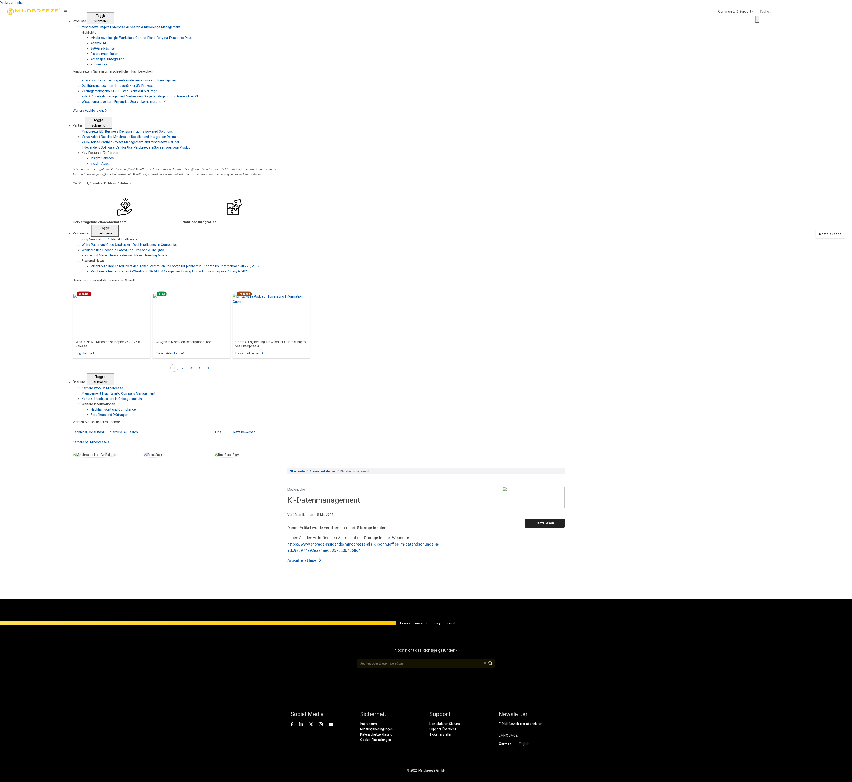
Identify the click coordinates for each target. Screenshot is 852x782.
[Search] (757, 19)
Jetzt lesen (545, 523)
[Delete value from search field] (485, 663)
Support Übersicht (442, 729)
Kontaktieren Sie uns (444, 724)
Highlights (89, 32)
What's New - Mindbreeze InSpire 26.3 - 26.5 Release (108, 344)
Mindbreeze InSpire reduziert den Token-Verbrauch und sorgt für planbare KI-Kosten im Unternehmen (175, 266)
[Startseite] (33, 234)
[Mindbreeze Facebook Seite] (292, 724)
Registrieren (85, 353)
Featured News (93, 261)
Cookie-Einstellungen (375, 740)
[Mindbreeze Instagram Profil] (320, 724)
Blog (109, 239)
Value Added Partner (130, 142)
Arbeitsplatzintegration (107, 59)
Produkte (80, 21)
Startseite (297, 471)
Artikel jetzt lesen (303, 560)
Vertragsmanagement (119, 91)
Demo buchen (830, 234)
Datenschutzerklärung (376, 734)
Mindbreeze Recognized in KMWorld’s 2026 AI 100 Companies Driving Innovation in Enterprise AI (169, 271)
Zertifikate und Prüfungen (109, 415)
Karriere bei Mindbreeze (90, 442)
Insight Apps (100, 163)
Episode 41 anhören (249, 353)
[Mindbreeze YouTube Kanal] (331, 724)
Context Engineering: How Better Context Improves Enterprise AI (271, 344)
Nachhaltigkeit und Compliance (113, 409)
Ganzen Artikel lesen (170, 353)
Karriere (102, 388)
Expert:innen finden (104, 54)
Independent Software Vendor (137, 147)
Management (118, 393)
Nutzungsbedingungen (376, 729)
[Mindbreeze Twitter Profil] (311, 724)
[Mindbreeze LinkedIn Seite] (301, 724)
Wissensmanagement (124, 102)
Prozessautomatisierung (129, 80)
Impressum (368, 724)
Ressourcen (82, 233)
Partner (79, 125)
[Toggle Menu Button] (65, 11)
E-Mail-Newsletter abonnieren (520, 724)
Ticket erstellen (440, 734)
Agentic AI (98, 43)
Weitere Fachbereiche (89, 111)
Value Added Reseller (130, 137)
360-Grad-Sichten (103, 48)
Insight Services (102, 158)
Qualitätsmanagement (118, 86)
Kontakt (113, 399)
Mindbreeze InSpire (131, 27)
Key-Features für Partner (100, 153)
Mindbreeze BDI (127, 131)
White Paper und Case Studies (130, 245)
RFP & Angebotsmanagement (140, 96)
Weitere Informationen (98, 404)
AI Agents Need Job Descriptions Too (183, 342)
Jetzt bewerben (243, 432)
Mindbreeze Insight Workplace (141, 38)
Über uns (80, 382)
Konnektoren (100, 64)
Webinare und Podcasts (123, 250)
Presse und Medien (125, 255)
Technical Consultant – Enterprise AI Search (105, 432)
